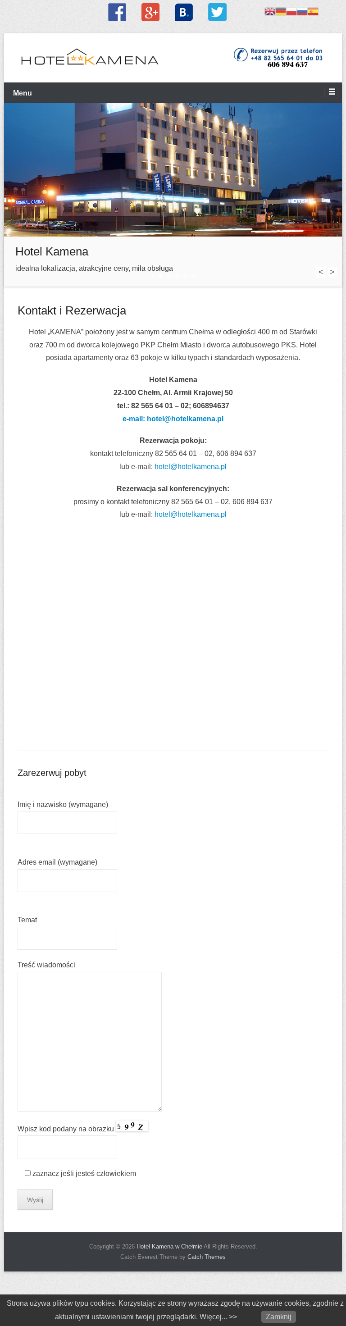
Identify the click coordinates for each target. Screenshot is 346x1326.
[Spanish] (313, 10)
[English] (269, 10)
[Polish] (291, 10)
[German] (280, 10)
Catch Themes (206, 1256)
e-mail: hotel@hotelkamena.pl (173, 419)
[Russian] (302, 10)
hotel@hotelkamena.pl (191, 466)
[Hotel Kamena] (173, 170)
